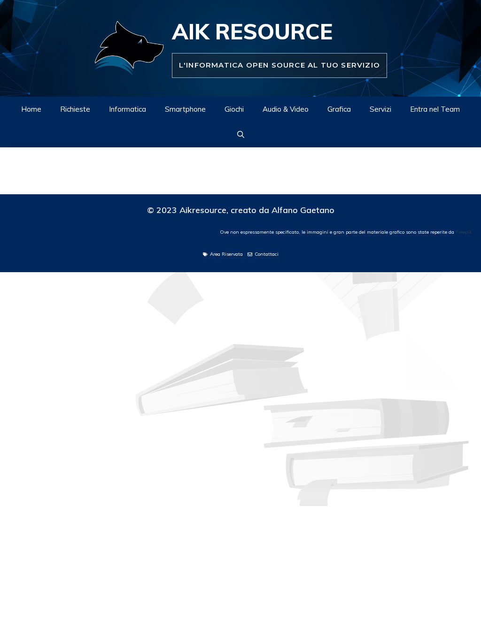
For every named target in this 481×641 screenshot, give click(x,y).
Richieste (75, 109)
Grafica (339, 109)
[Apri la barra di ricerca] (241, 134)
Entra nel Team (435, 109)
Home (31, 109)
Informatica (127, 109)
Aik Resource (252, 31)
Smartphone (185, 109)
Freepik (464, 232)
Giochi (234, 109)
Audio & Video (286, 109)
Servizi (380, 109)
